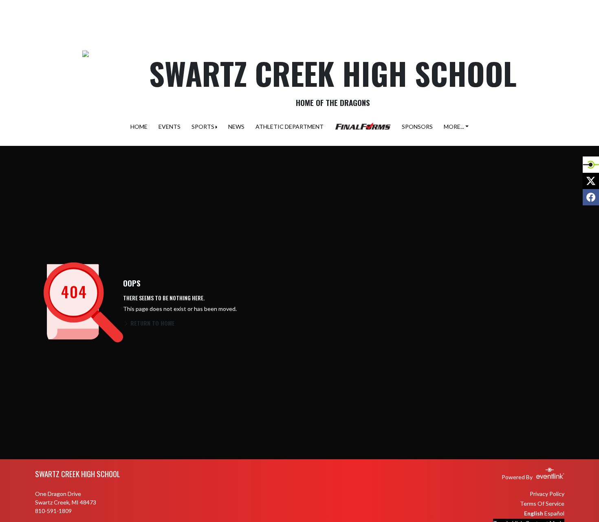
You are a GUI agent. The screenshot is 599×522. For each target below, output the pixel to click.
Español (554, 513)
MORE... (454, 126)
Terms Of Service (542, 503)
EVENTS (170, 126)
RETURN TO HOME (152, 323)
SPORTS (203, 126)
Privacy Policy (547, 493)
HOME (139, 126)
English (533, 513)
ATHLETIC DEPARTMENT (289, 126)
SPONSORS (417, 126)
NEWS (236, 126)
